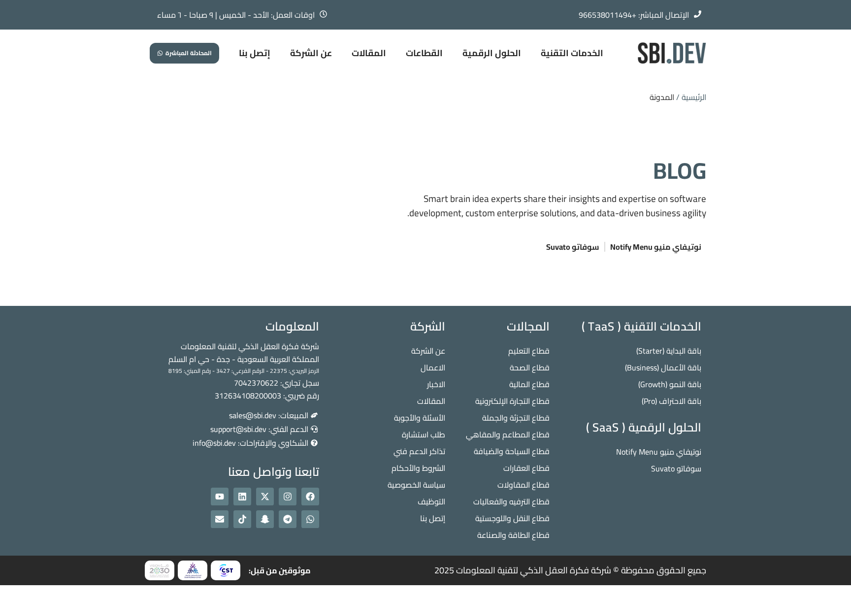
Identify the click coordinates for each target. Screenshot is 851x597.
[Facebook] (310, 496)
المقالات (369, 53)
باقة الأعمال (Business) (663, 367)
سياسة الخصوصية (416, 485)
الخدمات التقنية (572, 53)
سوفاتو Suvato (572, 246)
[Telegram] (287, 519)
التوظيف (431, 501)
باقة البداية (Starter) (668, 351)
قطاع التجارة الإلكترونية (512, 401)
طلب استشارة (423, 434)
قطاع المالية (529, 384)
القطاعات (424, 53)
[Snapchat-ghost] (265, 519)
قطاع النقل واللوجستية (512, 518)
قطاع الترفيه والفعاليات (511, 501)
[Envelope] (220, 519)
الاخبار (436, 384)
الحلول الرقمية (491, 53)
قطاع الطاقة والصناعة (513, 535)
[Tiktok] (242, 519)
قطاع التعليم (529, 351)
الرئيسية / (691, 97)
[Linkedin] (242, 496)
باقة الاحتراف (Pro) (671, 401)
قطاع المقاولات (523, 485)
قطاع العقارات (526, 468)
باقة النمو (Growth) (669, 384)
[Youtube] (220, 496)
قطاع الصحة (530, 367)
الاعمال (433, 367)
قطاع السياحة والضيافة (512, 451)
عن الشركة (311, 53)
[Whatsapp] (310, 519)
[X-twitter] (265, 496)
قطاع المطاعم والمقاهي (508, 434)
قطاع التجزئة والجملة (516, 418)
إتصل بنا (254, 53)
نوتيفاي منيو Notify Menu (655, 246)
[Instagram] (287, 496)
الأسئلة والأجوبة (419, 418)
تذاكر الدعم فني (419, 451)
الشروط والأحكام (418, 468)
